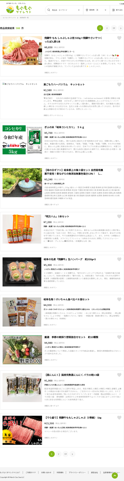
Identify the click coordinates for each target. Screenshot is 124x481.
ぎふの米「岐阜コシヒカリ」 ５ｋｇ (64, 127)
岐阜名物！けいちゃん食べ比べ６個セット (67, 299)
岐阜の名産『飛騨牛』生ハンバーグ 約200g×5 (70, 259)
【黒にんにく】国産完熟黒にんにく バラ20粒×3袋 (71, 374)
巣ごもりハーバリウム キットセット (64, 84)
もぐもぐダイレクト (9, 18)
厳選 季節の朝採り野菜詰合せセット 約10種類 (71, 337)
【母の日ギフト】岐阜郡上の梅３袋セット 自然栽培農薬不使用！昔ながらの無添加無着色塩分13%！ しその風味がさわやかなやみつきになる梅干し (73, 172)
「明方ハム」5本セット (56, 216)
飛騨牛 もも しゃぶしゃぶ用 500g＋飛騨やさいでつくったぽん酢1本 (73, 39)
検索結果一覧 (24, 18)
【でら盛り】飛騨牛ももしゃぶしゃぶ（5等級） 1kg (72, 417)
